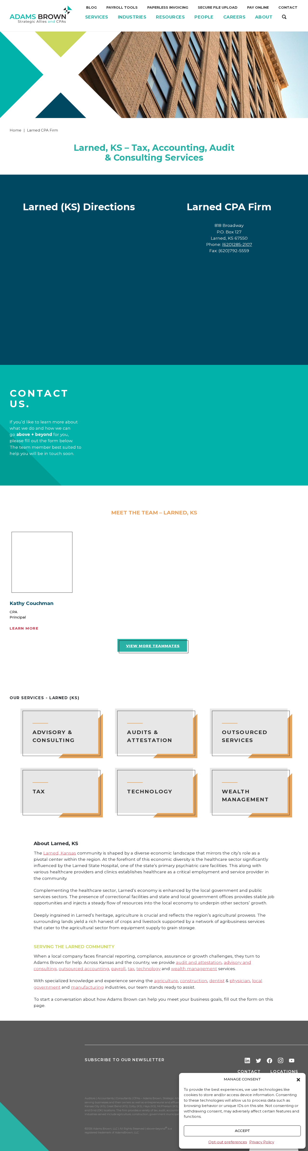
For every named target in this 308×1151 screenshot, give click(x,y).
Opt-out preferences (227, 1142)
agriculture (166, 980)
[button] (298, 1079)
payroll (118, 968)
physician (240, 980)
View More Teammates (153, 646)
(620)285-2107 (237, 244)
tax (131, 968)
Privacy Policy (261, 1142)
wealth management (194, 968)
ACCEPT (242, 1130)
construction (193, 980)
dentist (217, 980)
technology (148, 968)
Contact (249, 1071)
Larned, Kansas (59, 852)
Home (15, 130)
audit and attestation (199, 962)
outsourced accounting (84, 968)
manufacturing (87, 987)
